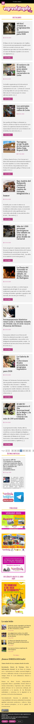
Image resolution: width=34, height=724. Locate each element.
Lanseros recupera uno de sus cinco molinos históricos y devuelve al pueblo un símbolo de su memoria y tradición (13, 486)
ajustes (13, 718)
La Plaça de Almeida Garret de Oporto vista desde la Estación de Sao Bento (18, 642)
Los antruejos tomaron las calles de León (23, 108)
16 (15, 450)
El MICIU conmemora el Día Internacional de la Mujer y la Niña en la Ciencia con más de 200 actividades (17, 411)
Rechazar (12, 721)
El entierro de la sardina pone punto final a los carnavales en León (23, 70)
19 (23, 450)
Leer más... (8, 57)
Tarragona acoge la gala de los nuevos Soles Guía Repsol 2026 (23, 146)
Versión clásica (17, 1)
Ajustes (19, 721)
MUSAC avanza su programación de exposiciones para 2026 (23, 28)
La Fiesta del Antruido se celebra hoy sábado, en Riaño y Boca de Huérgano (23, 272)
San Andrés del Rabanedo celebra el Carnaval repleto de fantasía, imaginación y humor (17, 188)
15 (12, 450)
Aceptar (4, 721)
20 (26, 450)
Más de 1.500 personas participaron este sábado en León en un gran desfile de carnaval (23, 232)
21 (29, 450)
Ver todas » (16, 655)
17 (18, 450)
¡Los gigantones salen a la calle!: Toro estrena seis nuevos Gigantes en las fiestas (18, 634)
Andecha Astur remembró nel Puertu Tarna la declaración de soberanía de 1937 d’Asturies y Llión (19, 627)
